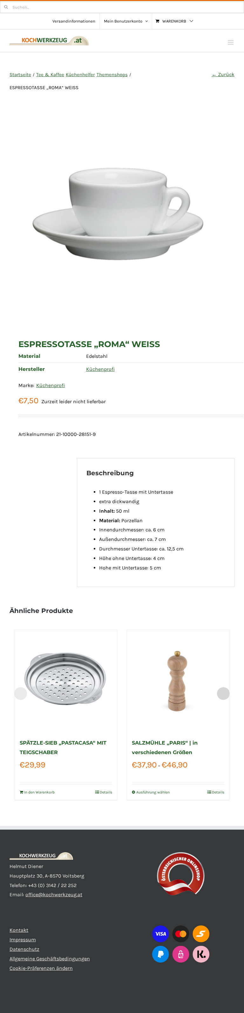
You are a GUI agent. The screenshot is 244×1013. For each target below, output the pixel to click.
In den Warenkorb (39, 792)
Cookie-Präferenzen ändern (41, 968)
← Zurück (223, 74)
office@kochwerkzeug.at (53, 894)
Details (106, 792)
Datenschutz (24, 949)
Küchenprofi (100, 369)
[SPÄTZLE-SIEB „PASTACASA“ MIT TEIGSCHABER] (66, 681)
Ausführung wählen (153, 792)
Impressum (23, 940)
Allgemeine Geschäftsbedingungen (50, 959)
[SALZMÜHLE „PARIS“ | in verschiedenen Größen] (178, 681)
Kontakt (19, 930)
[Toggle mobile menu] (231, 42)
